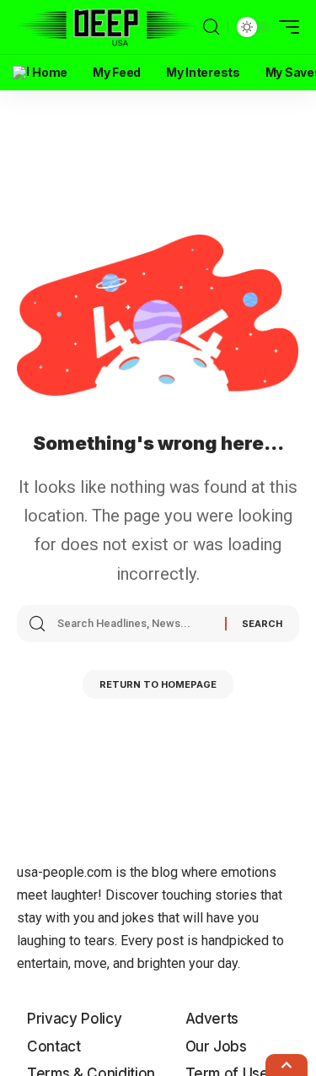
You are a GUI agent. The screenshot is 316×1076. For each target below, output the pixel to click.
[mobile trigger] (284, 27)
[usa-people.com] (108, 27)
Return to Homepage (158, 684)
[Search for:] (135, 623)
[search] (211, 27)
